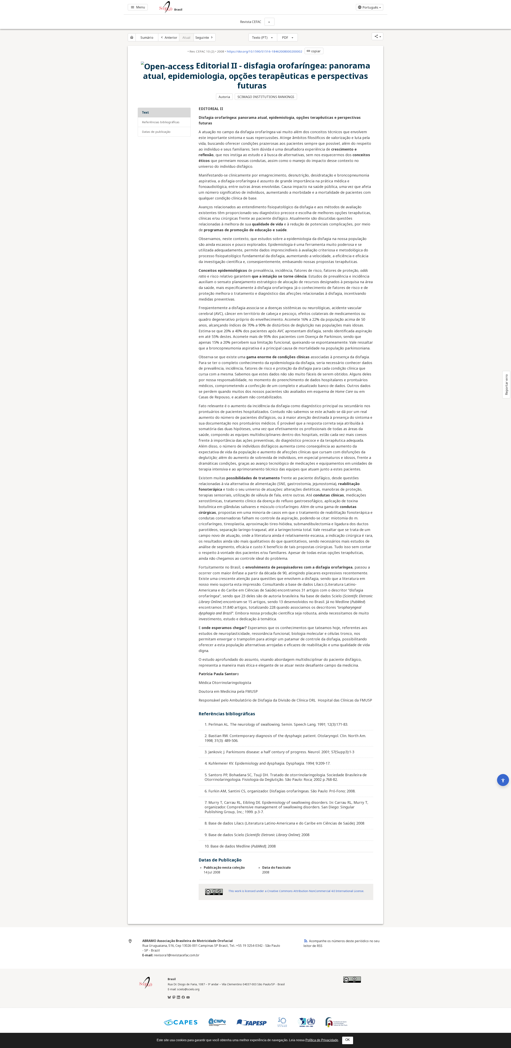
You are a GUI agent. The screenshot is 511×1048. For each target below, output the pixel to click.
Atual (186, 37)
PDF (285, 37)
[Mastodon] (173, 997)
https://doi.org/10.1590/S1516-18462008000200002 (264, 51)
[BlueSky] (169, 997)
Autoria (224, 97)
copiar (313, 51)
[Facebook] (183, 997)
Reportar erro (506, 384)
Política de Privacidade (321, 1040)
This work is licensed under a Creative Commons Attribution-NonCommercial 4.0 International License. (296, 891)
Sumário (147, 37)
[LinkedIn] (178, 997)
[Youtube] (188, 997)
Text (145, 112)
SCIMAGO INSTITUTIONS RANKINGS (266, 97)
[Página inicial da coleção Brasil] (145, 988)
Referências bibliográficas (160, 122)
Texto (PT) (259, 37)
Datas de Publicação (156, 132)
